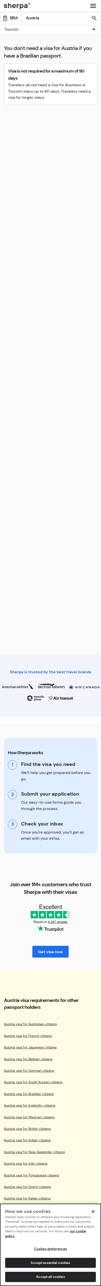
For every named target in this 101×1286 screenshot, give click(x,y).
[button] (50, 30)
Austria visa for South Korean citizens (33, 1082)
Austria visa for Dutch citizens (27, 1187)
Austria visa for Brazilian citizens (29, 1094)
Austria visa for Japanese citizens (30, 1047)
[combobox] (50, 29)
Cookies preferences (50, 1249)
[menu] (93, 6)
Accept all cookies (50, 1277)
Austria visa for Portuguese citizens (31, 1175)
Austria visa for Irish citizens (26, 1163)
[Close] (93, 1211)
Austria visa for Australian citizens (30, 1024)
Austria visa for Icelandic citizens (29, 1105)
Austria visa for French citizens (28, 1036)
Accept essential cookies (50, 1263)
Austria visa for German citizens (29, 1071)
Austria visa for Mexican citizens (29, 1117)
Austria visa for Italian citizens (27, 1198)
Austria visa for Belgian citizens (28, 1059)
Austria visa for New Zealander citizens (34, 1152)
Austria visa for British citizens (27, 1129)
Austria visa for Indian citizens (27, 1140)
